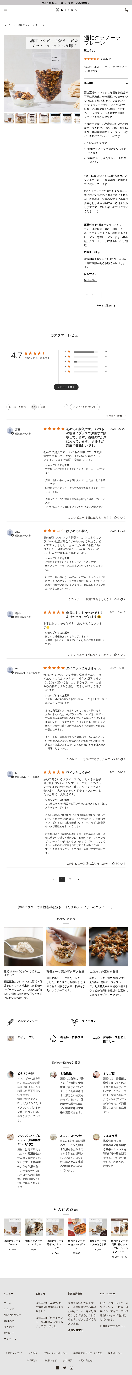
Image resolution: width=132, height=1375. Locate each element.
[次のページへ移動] (78, 879)
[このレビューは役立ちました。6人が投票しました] (115, 599)
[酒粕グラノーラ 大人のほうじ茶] (98, 1227)
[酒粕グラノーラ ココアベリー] (34, 1227)
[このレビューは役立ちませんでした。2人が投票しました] (121, 599)
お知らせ (9, 1333)
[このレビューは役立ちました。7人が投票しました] (115, 655)
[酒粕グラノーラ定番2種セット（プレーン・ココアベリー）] (119, 1227)
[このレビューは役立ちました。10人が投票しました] (113, 759)
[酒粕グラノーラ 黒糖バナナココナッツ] (55, 1227)
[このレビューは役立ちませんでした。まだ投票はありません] (121, 517)
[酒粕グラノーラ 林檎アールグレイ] (77, 1227)
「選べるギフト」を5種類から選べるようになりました (49, 1322)
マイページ (10, 1339)
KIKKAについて (12, 1315)
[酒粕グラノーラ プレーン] (12, 1227)
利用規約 (32, 1360)
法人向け (9, 1327)
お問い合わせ (85, 1360)
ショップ (9, 1309)
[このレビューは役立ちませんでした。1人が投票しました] (121, 759)
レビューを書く (66, 387)
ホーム (7, 25)
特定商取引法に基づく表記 (87, 1353)
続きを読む (90, 280)
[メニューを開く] (9, 10)
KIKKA (12, 1353)
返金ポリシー (115, 1353)
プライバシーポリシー (55, 1353)
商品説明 (89, 83)
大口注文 (33, 1353)
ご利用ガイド (50, 1360)
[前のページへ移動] (53, 879)
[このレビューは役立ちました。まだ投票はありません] (115, 517)
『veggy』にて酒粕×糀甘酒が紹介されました (49, 1307)
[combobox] (53, 407)
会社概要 (68, 1360)
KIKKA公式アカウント (113, 1326)
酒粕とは (9, 1321)
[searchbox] (18, 407)
